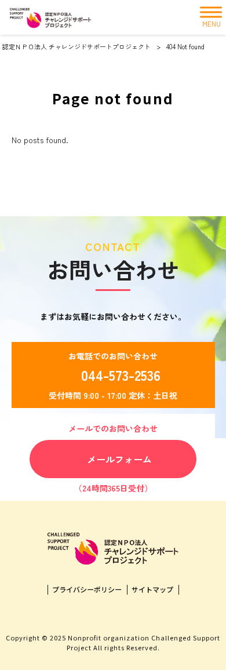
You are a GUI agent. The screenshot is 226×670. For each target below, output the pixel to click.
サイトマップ (152, 589)
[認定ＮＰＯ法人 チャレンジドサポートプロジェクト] (50, 17)
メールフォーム (119, 459)
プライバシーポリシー (87, 589)
